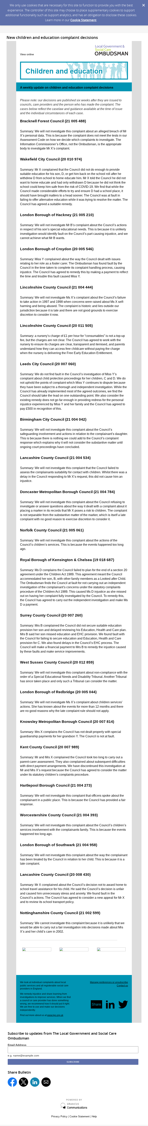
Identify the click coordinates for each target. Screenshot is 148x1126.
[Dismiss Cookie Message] (143, 3)
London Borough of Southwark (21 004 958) (58, 845)
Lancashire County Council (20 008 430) (55, 875)
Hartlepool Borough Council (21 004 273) (56, 785)
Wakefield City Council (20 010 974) (51, 159)
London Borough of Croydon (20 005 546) (56, 249)
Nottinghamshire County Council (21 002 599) (60, 913)
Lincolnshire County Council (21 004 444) (56, 287)
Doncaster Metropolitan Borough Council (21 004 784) (67, 492)
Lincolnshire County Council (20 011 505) (56, 326)
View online (27, 54)
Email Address (17, 1044)
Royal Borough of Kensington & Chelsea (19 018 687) (67, 560)
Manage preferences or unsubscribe (109, 982)
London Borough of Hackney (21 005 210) (57, 215)
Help (94, 1116)
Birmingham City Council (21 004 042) (53, 419)
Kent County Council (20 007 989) (49, 747)
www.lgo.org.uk (55, 1015)
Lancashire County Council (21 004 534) (55, 458)
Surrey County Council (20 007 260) (51, 615)
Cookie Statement (83, 20)
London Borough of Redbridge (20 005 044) (58, 692)
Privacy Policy (59, 1116)
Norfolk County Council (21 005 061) (52, 530)
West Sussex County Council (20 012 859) (57, 662)
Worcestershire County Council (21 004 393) (59, 815)
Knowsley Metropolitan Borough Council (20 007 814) (67, 722)
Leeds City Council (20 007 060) (48, 364)
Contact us (122, 985)
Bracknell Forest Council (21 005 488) (53, 121)
